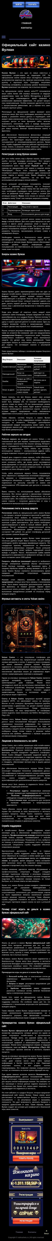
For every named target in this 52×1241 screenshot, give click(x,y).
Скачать (32, 4)
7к (49, 317)
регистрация (26, 1221)
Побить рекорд (26, 1158)
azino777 (34, 91)
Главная (26, 23)
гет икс (16, 189)
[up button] (46, 1232)
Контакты (26, 28)
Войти (19, 4)
